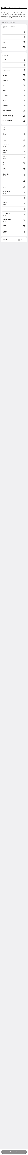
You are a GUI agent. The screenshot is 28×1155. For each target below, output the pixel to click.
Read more (13, 18)
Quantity (4, 240)
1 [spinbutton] (21, 240)
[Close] (25, 2)
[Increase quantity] (24, 240)
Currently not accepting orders (14, 1151)
